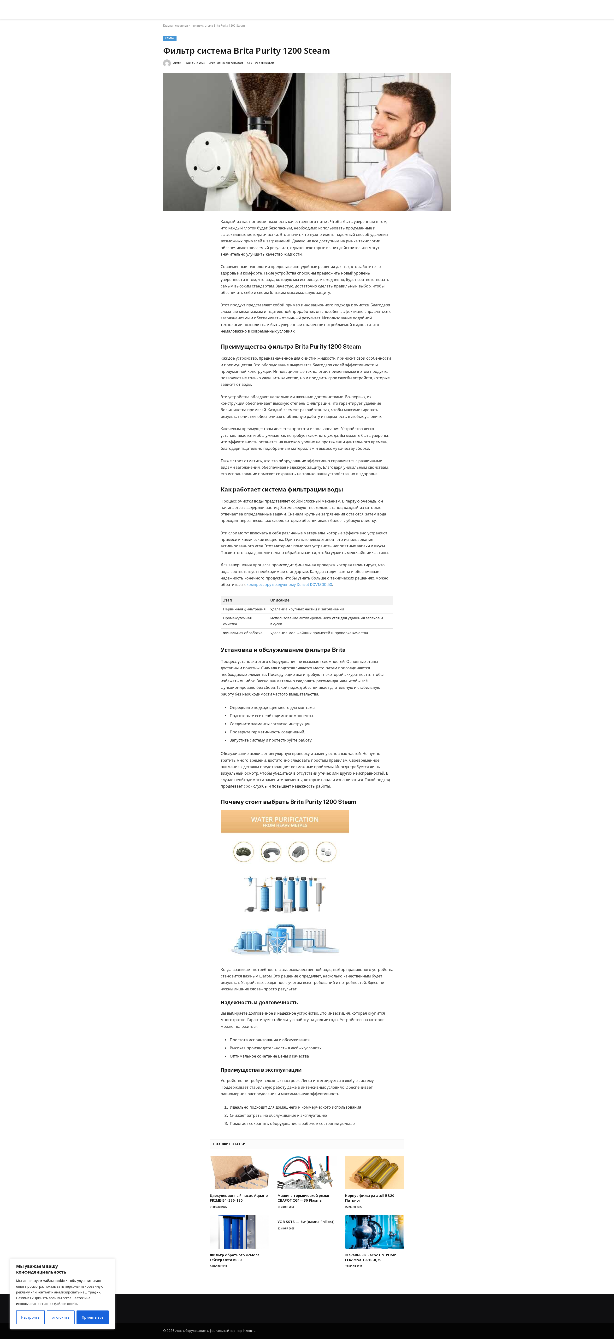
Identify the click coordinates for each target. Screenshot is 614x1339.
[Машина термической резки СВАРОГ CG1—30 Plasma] (307, 1172)
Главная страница (175, 25)
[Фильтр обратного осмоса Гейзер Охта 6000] (239, 1231)
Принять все (93, 1317)
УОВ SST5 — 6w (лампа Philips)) (306, 1221)
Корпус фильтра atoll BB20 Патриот (369, 1198)
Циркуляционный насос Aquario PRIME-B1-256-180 (239, 1198)
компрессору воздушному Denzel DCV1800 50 (289, 584)
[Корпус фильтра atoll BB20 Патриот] (374, 1172)
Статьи (170, 38)
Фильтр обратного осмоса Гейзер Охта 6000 (235, 1257)
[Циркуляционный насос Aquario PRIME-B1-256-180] (239, 1172)
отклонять (61, 1317)
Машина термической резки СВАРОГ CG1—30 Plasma (303, 1198)
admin (177, 63)
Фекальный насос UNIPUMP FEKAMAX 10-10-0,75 (370, 1257)
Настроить (30, 1317)
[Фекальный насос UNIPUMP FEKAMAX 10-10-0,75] (374, 1231)
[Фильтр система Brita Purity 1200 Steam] (307, 142)
